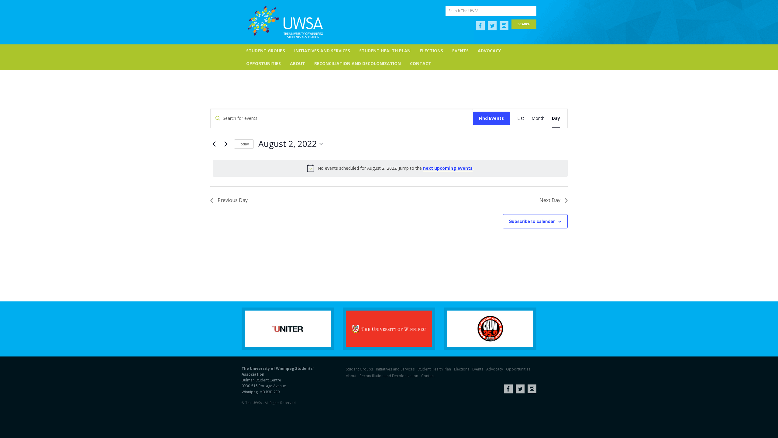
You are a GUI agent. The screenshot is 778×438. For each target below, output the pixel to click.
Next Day (549, 200)
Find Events (491, 118)
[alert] (390, 168)
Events (460, 51)
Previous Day (233, 200)
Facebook (480, 25)
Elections (431, 51)
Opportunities (263, 63)
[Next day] (225, 144)
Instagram (504, 25)
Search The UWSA (464, 10)
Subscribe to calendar (532, 221)
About (297, 63)
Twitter (492, 25)
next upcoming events (448, 168)
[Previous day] (214, 144)
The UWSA (285, 22)
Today (244, 143)
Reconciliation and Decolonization (357, 63)
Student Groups (265, 51)
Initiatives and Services (322, 51)
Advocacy (489, 51)
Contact (420, 63)
